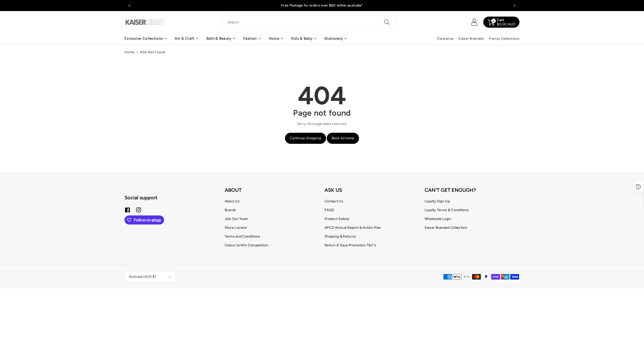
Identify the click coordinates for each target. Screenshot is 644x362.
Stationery (333, 38)
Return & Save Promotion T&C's (350, 245)
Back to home (343, 138)
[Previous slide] (129, 5)
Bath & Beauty (218, 38)
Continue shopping (305, 138)
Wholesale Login (438, 219)
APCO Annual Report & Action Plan (353, 227)
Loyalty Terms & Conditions (447, 210)
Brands (230, 210)
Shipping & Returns (340, 236)
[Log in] (474, 22)
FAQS (329, 210)
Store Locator (236, 227)
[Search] (387, 22)
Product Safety (337, 219)
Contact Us (334, 201)
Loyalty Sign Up (437, 201)
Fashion (250, 38)
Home (274, 38)
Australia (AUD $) (142, 277)
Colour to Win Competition (246, 245)
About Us (232, 201)
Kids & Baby (301, 38)
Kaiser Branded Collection (446, 227)
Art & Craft (184, 38)
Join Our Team (236, 219)
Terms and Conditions (242, 236)
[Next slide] (514, 5)
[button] (146, 38)
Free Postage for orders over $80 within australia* (322, 5)
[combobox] (310, 22)
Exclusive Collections (144, 38)
